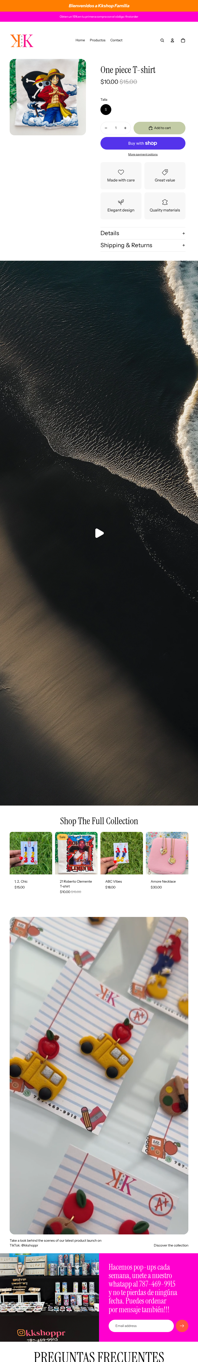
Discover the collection (171, 1245)
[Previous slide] (104, 853)
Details (109, 233)
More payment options (143, 154)
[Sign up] (182, 1326)
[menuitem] (80, 40)
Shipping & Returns (126, 245)
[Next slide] (139, 853)
